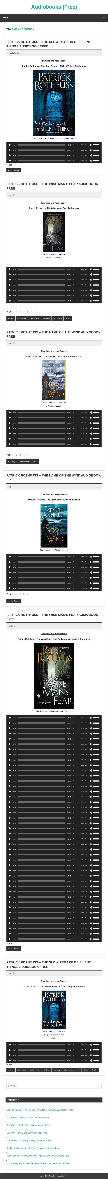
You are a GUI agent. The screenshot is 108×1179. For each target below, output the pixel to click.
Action (10, 318)
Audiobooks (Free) (54, 7)
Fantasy (46, 318)
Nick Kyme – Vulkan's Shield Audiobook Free (27, 1117)
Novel (86, 1070)
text (10, 165)
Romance (58, 318)
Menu (5, 17)
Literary (57, 1070)
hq (10, 486)
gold (10, 195)
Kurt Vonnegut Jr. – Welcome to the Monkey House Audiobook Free (37, 1163)
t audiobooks (14, 53)
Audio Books (13, 170)
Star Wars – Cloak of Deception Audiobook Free (28, 1125)
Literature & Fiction (72, 1070)
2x (86, 145)
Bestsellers (34, 318)
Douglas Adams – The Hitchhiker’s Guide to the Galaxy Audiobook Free (39, 1110)
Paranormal (24, 462)
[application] (54, 145)
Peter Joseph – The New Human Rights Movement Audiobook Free (37, 1156)
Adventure (21, 318)
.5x (73, 145)
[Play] (10, 145)
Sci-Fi (67, 318)
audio (11, 626)
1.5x (82, 145)
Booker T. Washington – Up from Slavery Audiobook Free (33, 1148)
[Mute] (90, 145)
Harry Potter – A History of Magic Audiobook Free (29, 1140)
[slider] (96, 144)
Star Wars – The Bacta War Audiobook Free (26, 1133)
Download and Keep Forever (54, 61)
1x (77, 145)
